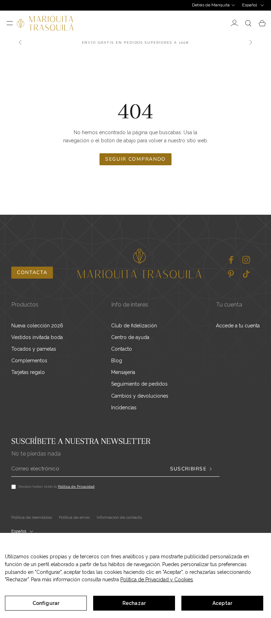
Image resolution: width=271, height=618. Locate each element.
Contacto (121, 349)
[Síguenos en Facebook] (231, 260)
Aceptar (222, 603)
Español (249, 4)
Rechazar (134, 603)
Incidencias (124, 407)
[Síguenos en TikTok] (246, 274)
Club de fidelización (134, 325)
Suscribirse (188, 469)
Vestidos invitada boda (37, 337)
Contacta (32, 272)
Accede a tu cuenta (238, 325)
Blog (116, 360)
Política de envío (74, 517)
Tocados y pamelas (33, 349)
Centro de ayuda (130, 337)
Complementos (29, 360)
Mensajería (123, 372)
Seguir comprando (135, 159)
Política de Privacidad (76, 486)
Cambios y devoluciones (139, 396)
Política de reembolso (31, 517)
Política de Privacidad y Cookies (156, 579)
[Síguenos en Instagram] (246, 260)
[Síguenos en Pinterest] (231, 274)
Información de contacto (119, 517)
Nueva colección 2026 (37, 325)
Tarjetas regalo (28, 372)
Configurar (45, 603)
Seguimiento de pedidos (139, 384)
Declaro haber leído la (56, 486)
